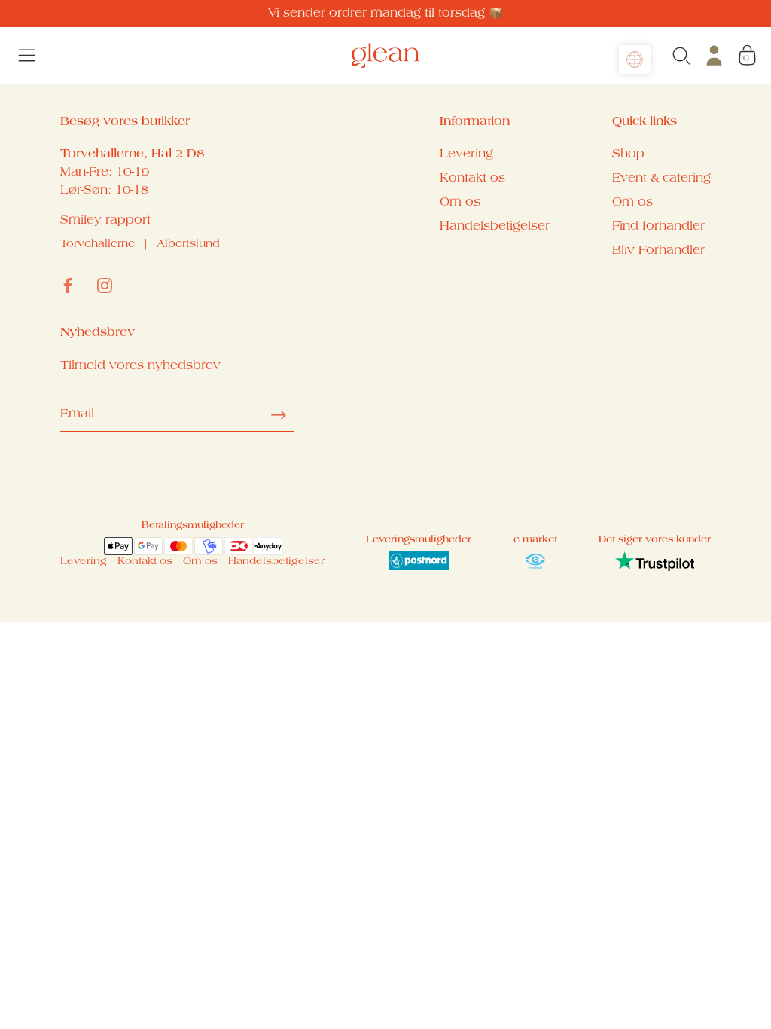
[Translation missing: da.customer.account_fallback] (714, 55)
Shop (628, 154)
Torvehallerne (97, 245)
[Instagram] (104, 285)
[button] (635, 59)
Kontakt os (472, 179)
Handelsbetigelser (495, 227)
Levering (466, 154)
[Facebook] (67, 285)
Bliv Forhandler (658, 251)
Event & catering (661, 179)
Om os (460, 203)
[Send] (279, 415)
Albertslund (188, 245)
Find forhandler (658, 227)
